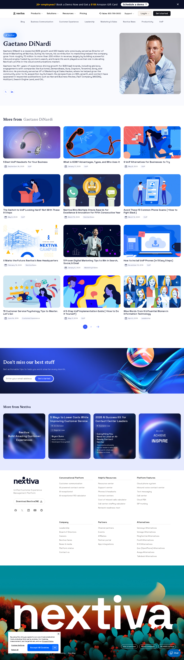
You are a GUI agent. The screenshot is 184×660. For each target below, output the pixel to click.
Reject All (14, 650)
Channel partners (106, 528)
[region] (34, 642)
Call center (142, 495)
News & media (65, 544)
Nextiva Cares (65, 540)
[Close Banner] (178, 2)
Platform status (66, 548)
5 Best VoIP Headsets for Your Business (25, 161)
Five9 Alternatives (145, 540)
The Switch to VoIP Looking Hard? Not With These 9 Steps (31, 211)
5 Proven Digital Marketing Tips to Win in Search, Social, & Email (90, 262)
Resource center (106, 483)
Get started (162, 13)
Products (35, 13)
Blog (23, 21)
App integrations (106, 544)
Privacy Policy (47, 641)
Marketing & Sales (109, 21)
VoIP (161, 21)
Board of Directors (67, 532)
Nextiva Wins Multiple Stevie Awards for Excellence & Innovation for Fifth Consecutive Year (92, 211)
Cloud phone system (146, 483)
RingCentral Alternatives (148, 536)
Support (128, 13)
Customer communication (70, 483)
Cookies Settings (18, 645)
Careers (62, 536)
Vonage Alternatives (146, 532)
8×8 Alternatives (144, 544)
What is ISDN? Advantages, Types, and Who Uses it (91, 161)
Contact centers (106, 495)
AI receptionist (66, 491)
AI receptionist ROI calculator (72, 495)
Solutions (51, 13)
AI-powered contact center (72, 487)
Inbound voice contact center (150, 487)
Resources (68, 13)
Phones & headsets (107, 491)
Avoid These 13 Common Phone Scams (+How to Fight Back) (150, 211)
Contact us (64, 552)
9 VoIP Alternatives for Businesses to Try (147, 161)
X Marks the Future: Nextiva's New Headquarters (30, 260)
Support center (105, 487)
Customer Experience (69, 21)
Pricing (83, 13)
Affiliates (102, 536)
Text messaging (144, 491)
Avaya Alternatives (145, 552)
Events (101, 532)
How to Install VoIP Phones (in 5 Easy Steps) (148, 260)
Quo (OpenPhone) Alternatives (151, 548)
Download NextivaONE (27, 501)
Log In (144, 13)
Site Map (72, 653)
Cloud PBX (141, 499)
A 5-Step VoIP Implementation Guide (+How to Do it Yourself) (91, 312)
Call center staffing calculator (111, 503)
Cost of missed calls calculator (112, 499)
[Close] (58, 633)
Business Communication (42, 21)
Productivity (147, 21)
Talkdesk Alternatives (147, 556)
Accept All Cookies (39, 647)
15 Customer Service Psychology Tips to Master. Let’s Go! (30, 312)
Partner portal (104, 540)
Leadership (90, 21)
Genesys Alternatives (147, 528)
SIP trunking (142, 503)
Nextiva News (129, 21)
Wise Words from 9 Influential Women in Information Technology (146, 312)
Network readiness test (109, 508)
